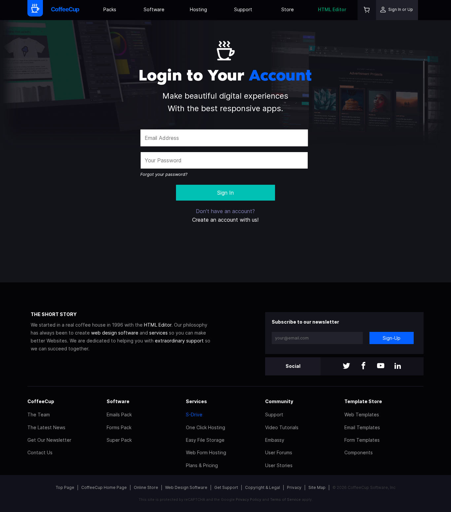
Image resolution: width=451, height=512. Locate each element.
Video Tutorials (281, 427)
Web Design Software (186, 487)
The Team (38, 414)
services (158, 333)
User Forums (278, 452)
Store (287, 9)
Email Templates (362, 427)
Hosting (198, 9)
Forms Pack (119, 427)
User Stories (279, 465)
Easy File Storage (205, 440)
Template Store (363, 401)
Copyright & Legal (262, 487)
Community (279, 401)
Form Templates (362, 440)
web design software (114, 333)
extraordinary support (179, 340)
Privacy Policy (248, 499)
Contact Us (39, 452)
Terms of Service (285, 499)
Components (358, 452)
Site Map (317, 487)
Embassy (274, 440)
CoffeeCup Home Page (104, 487)
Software (154, 9)
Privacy (294, 487)
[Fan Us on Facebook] (363, 366)
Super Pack (119, 440)
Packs (109, 9)
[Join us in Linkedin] (398, 366)
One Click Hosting (205, 427)
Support (243, 9)
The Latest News (46, 427)
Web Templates (361, 414)
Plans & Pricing (202, 465)
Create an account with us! (225, 219)
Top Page (65, 487)
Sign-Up (391, 338)
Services (196, 401)
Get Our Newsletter (49, 440)
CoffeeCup (40, 401)
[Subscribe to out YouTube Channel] (380, 366)
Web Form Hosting (206, 452)
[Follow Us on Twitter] (346, 366)
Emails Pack (119, 414)
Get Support (226, 487)
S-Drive (194, 414)
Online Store (146, 487)
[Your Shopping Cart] (367, 10)
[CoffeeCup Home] (65, 10)
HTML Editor (332, 9)
